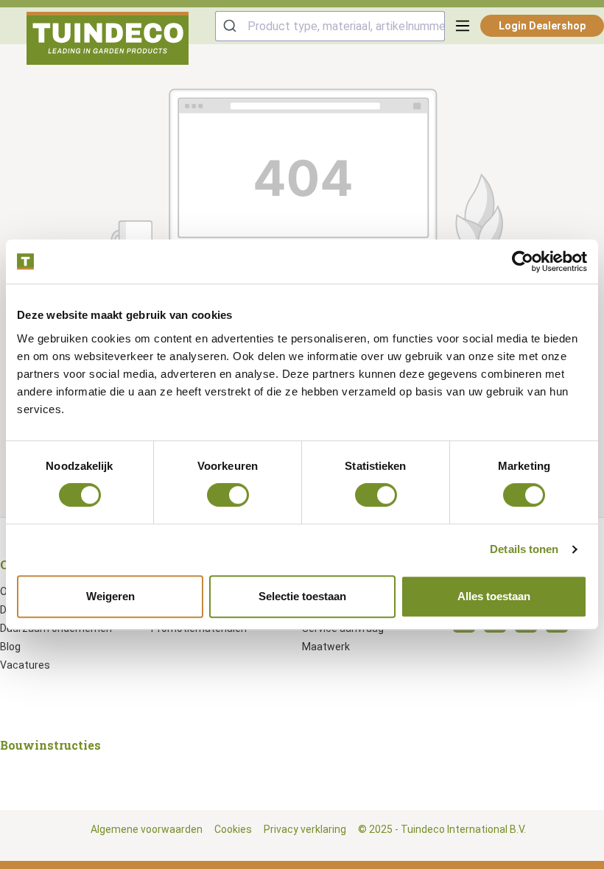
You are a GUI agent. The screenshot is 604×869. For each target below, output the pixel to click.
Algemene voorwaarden (147, 829)
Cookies (233, 829)
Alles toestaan (493, 596)
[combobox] (330, 26)
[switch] (228, 495)
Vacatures (25, 665)
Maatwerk (326, 646)
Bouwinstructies (50, 745)
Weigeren (110, 596)
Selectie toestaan (302, 596)
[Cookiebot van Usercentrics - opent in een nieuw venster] (522, 261)
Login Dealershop (542, 26)
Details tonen (524, 549)
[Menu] (462, 26)
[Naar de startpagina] (107, 38)
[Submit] (231, 26)
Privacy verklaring (305, 829)
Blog (10, 646)
